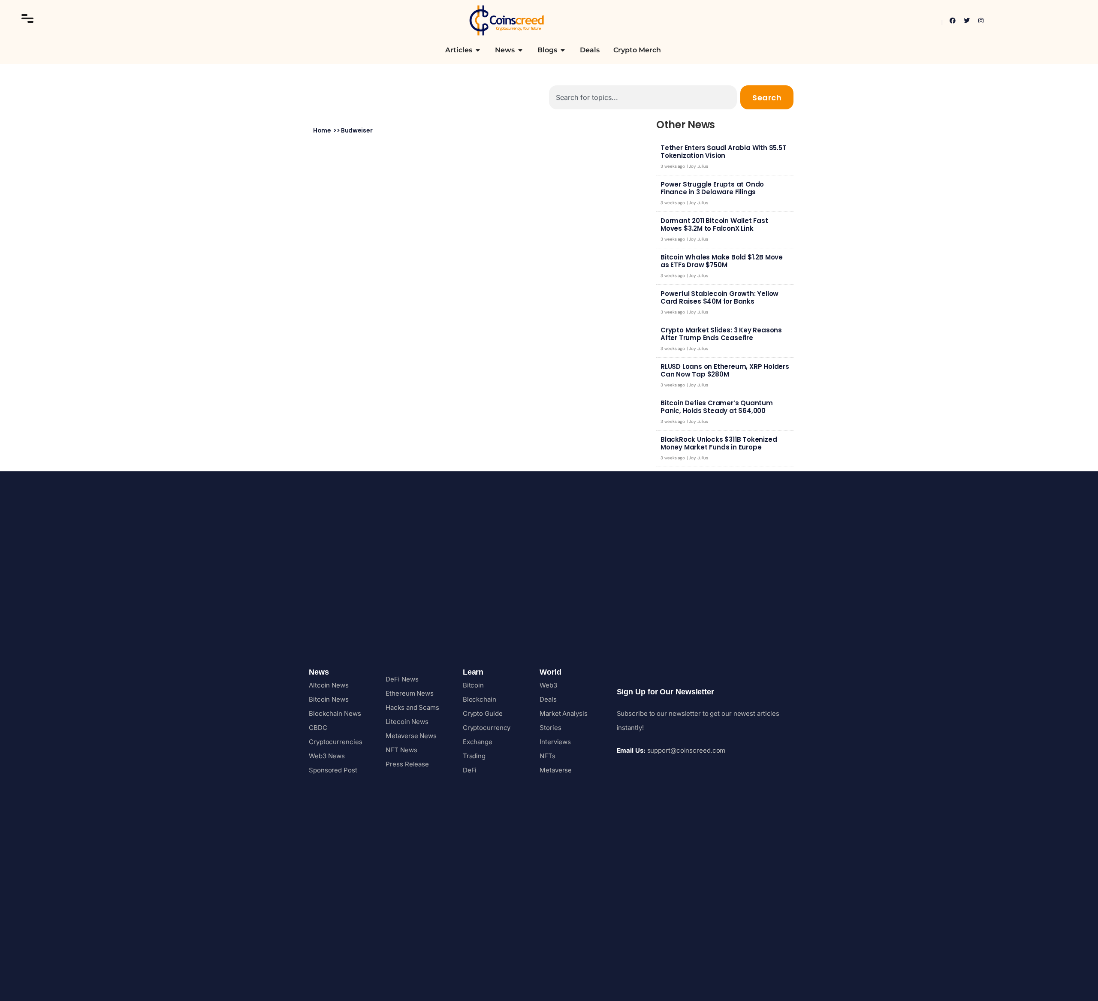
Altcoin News (329, 685)
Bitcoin (473, 685)
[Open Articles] (477, 50)
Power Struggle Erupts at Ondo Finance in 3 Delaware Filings (712, 188)
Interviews (555, 742)
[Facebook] (953, 21)
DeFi (470, 770)
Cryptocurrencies (335, 742)
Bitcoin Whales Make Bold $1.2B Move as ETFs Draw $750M (722, 261)
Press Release (407, 764)
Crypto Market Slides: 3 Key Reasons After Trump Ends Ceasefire (721, 334)
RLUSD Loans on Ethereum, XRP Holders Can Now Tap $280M (725, 370)
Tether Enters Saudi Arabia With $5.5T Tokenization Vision (724, 151)
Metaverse (556, 770)
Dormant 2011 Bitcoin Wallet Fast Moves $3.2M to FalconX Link (714, 224)
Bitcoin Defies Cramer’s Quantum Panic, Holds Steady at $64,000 (717, 406)
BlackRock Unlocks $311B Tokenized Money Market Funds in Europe (719, 443)
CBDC (318, 728)
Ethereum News (410, 693)
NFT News (401, 750)
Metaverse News (411, 736)
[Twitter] (967, 21)
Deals (548, 699)
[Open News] (520, 50)
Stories (550, 728)
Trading (474, 756)
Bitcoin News (329, 699)
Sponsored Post (333, 770)
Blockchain (479, 699)
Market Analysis (564, 713)
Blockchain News (335, 713)
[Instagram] (981, 21)
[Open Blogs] (562, 50)
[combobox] (643, 97)
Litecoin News (407, 722)
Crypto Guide (483, 713)
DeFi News (402, 679)
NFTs (547, 756)
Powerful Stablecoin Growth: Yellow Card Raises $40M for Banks (719, 297)
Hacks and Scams (412, 707)
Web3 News (327, 756)
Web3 (548, 685)
